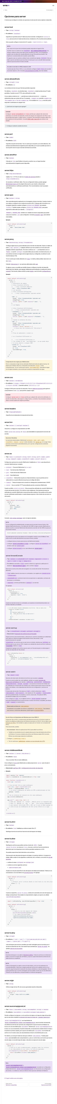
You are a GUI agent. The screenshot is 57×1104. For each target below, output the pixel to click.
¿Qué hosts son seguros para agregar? (16, 106)
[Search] (50, 5)
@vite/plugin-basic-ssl (12, 184)
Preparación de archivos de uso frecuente (25, 634)
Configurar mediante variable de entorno (17, 125)
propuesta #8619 (39, 710)
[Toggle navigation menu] (53, 5)
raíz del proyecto (28, 872)
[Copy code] (50, 224)
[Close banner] (55, 1)
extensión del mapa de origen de (35, 1017)
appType (15, 768)
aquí (37, 264)
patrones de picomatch (16, 948)
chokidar (40, 678)
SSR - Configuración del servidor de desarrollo (30, 768)
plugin (31, 271)
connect (8, 271)
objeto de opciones (30, 177)
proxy (15, 763)
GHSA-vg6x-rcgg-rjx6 (33, 119)
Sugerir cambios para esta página (14, 1078)
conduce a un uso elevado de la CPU (32, 741)
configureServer (46, 271)
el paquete (38, 214)
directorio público (28, 955)
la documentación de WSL (31, 70)
